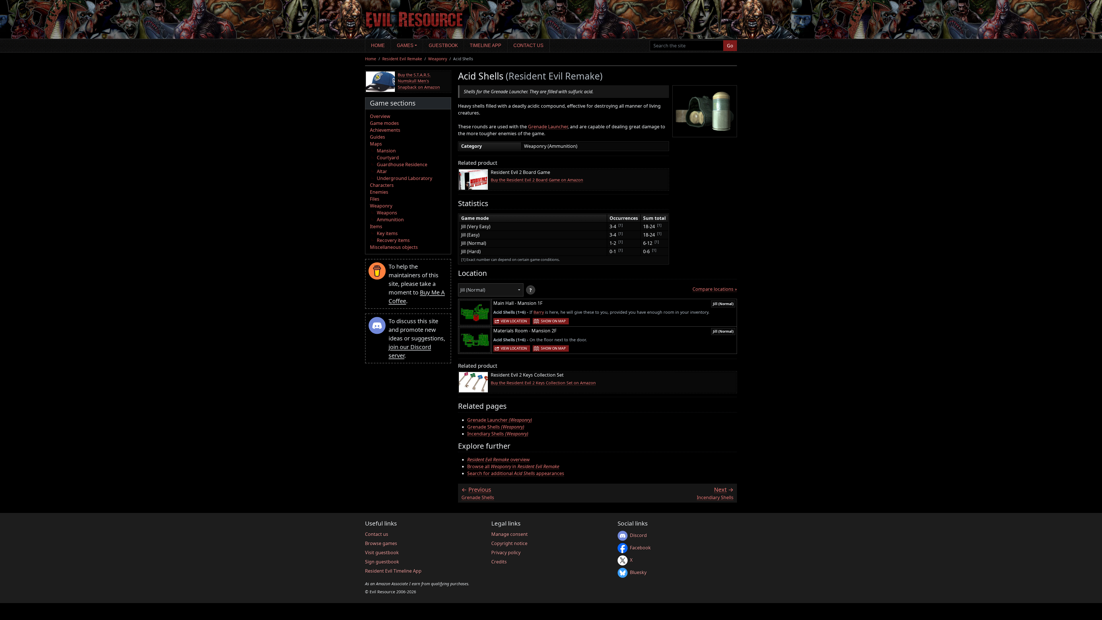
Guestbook (443, 45)
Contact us (528, 45)
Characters (382, 185)
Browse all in (513, 466)
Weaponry (437, 58)
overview (498, 459)
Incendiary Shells (497, 434)
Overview (380, 116)
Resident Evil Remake (402, 58)
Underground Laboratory (404, 178)
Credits (499, 562)
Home (378, 45)
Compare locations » (714, 289)
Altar (382, 171)
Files (374, 199)
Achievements (385, 130)
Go (730, 45)
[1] (620, 225)
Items (376, 226)
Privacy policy (506, 552)
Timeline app (485, 45)
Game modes (384, 123)
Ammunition (390, 219)
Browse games (381, 543)
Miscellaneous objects (394, 247)
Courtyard (388, 157)
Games (405, 45)
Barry (538, 312)
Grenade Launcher (548, 126)
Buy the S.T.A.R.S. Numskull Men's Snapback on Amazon (419, 81)
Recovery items (393, 240)
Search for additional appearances (515, 473)
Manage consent (509, 534)
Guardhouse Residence (402, 164)
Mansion (386, 151)
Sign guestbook (382, 562)
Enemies (379, 192)
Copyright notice (509, 543)
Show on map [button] (553, 321)
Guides (377, 137)
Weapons (387, 213)
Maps (376, 144)
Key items (387, 233)
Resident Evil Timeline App (393, 571)
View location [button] (514, 321)
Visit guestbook (382, 552)
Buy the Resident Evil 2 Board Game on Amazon (537, 180)
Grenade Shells (495, 427)
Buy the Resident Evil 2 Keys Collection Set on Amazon (543, 382)
